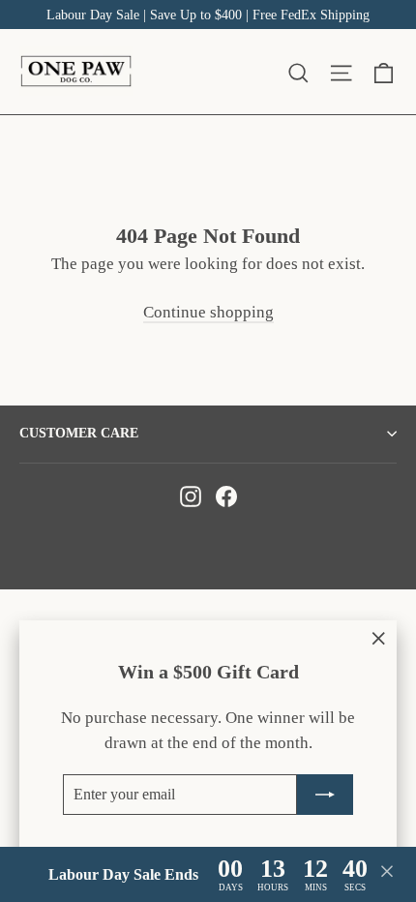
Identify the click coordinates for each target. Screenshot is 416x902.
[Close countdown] (386, 875)
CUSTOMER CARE (78, 433)
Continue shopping (208, 312)
